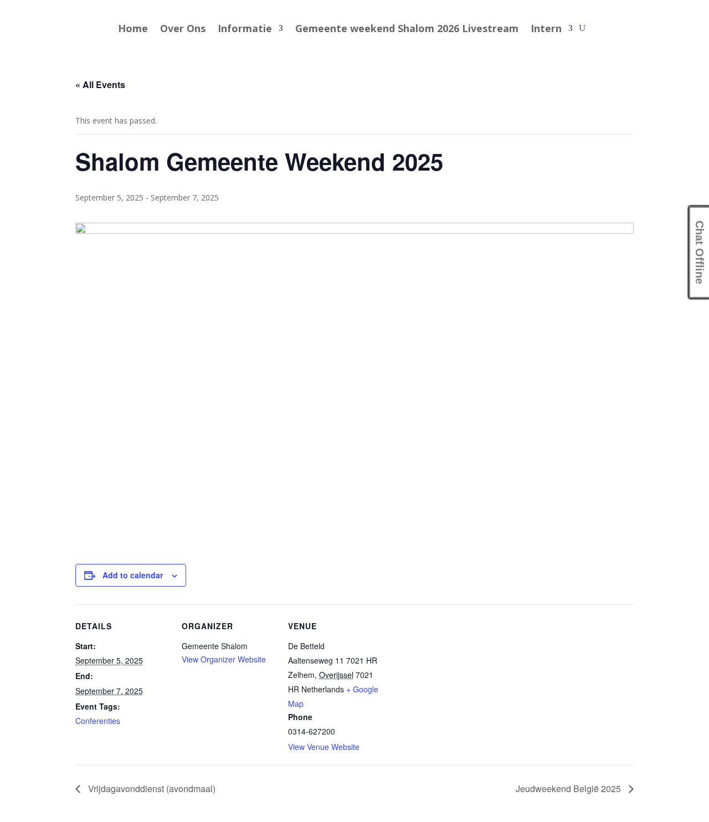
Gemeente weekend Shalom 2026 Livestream (406, 29)
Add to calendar (132, 574)
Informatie (245, 29)
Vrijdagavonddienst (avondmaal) (150, 788)
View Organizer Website (224, 659)
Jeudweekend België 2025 (569, 788)
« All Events (100, 84)
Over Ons (182, 29)
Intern (546, 29)
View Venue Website (323, 746)
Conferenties (97, 720)
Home (133, 29)
